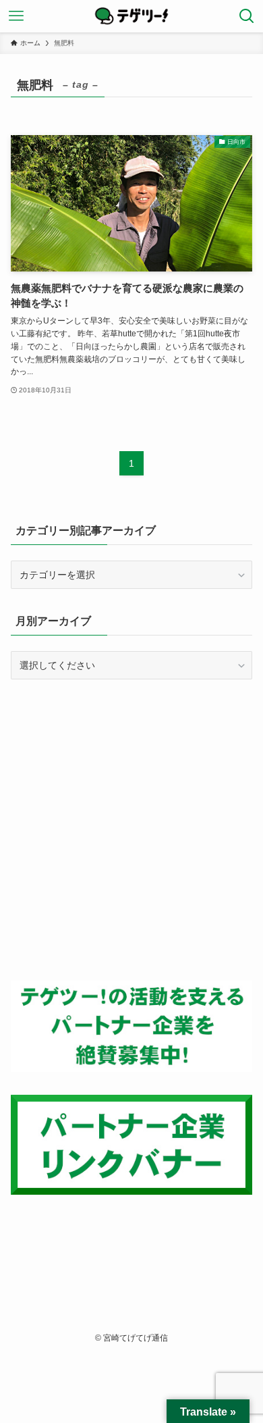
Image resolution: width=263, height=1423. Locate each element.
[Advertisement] (131, 830)
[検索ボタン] (247, 16)
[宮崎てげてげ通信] (131, 16)
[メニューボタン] (16, 16)
